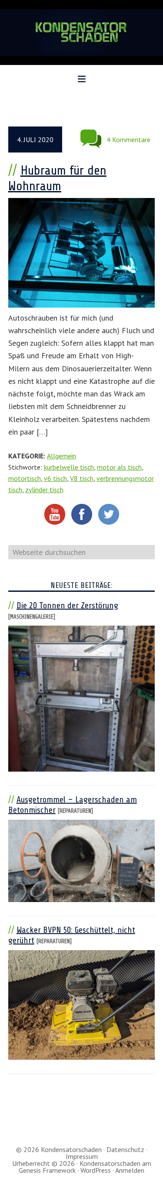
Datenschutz (125, 1149)
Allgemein (61, 455)
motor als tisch (119, 467)
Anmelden (129, 1170)
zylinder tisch (44, 489)
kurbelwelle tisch (69, 467)
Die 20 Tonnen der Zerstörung (67, 605)
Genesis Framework (47, 1170)
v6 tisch (55, 478)
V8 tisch (81, 478)
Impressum (82, 1156)
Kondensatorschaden (81, 32)
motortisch (24, 478)
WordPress (95, 1170)
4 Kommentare (128, 139)
